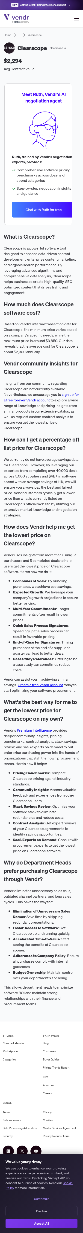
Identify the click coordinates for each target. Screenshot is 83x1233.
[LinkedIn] (8, 1151)
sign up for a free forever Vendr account (41, 397)
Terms (6, 1112)
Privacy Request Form (56, 1136)
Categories (9, 1059)
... (19, 35)
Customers (49, 1051)
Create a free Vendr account (40, 685)
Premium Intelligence (34, 730)
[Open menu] (76, 18)
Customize (41, 1198)
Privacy (47, 1112)
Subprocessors (12, 1120)
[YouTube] (36, 1151)
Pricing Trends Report (56, 1067)
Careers (47, 1093)
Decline (41, 1211)
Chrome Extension (14, 1043)
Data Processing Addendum (20, 1128)
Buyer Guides (51, 1059)
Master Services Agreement (59, 1128)
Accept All (41, 1223)
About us (48, 1085)
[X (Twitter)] (22, 1151)
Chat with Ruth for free (44, 210)
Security (8, 1136)
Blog (46, 1043)
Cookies (48, 1120)
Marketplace (10, 1051)
